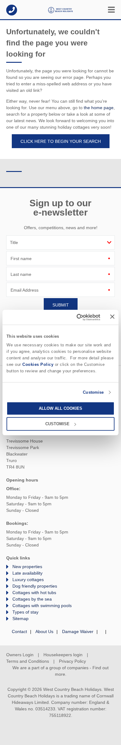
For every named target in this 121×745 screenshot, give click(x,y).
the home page (99, 107)
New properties (27, 566)
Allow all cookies (60, 408)
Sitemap (20, 618)
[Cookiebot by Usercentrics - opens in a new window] (75, 317)
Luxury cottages (28, 579)
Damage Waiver (77, 631)
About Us (44, 631)
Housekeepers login (63, 654)
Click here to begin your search (60, 141)
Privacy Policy (72, 661)
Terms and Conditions (27, 661)
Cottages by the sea (32, 599)
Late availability (27, 573)
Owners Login (20, 654)
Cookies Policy (37, 364)
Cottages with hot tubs (34, 592)
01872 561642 (11, 10)
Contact (19, 631)
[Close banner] (112, 317)
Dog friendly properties (34, 586)
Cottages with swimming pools (42, 605)
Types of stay (25, 612)
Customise (93, 392)
